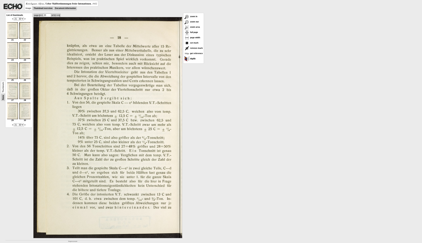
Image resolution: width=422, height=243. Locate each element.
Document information (65, 8)
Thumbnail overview (43, 8)
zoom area (195, 27)
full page (194, 32)
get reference (196, 53)
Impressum (72, 241)
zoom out (194, 22)
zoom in (193, 16)
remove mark (196, 48)
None (3, 97)
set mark (194, 43)
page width (195, 37)
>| (59, 15)
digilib (193, 59)
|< (40, 15)
